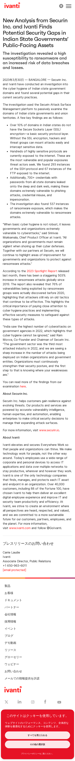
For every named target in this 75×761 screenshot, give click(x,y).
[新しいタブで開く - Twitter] (6, 702)
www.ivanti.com (20, 528)
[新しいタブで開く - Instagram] (33, 702)
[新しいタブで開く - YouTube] (59, 702)
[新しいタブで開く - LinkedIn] (19, 702)
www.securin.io (49, 430)
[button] (68, 6)
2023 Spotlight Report (42, 271)
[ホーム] (12, 6)
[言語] (60, 6)
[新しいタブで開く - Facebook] (45, 702)
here (23, 386)
